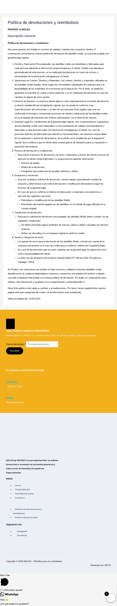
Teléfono (12, 382)
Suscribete (14, 351)
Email (9, 398)
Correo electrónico (16, 344)
